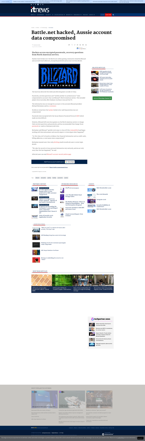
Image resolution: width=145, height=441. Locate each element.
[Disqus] (58, 314)
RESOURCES (77, 14)
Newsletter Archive (104, 427)
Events (91, 184)
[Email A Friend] (83, 45)
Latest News (5, 1)
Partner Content (39, 184)
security (66, 177)
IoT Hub (61, 432)
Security (51, 27)
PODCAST (85, 14)
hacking (54, 177)
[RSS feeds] (43, 4)
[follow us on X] (33, 4)
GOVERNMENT (40, 14)
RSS (113, 427)
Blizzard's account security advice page (59, 154)
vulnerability (74, 130)
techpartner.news (46, 432)
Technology (44, 27)
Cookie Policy (120, 438)
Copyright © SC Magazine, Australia (39, 171)
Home (32, 27)
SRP (78, 116)
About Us (76, 427)
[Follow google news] (81, 48)
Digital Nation (55, 432)
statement (53, 106)
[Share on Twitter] (72, 45)
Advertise (97, 427)
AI (52, 14)
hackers (50, 110)
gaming (49, 177)
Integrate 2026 (101, 200)
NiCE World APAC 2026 (104, 188)
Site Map (110, 427)
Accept (140, 438)
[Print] (86, 45)
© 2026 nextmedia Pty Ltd (42, 427)
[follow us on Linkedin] (31, 4)
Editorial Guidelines (82, 427)
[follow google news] (38, 4)
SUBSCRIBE (108, 14)
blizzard (37, 177)
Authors (88, 427)
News (37, 27)
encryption (43, 177)
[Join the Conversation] (69, 45)
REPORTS (68, 14)
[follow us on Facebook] (36, 4)
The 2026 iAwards (102, 194)
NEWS (32, 14)
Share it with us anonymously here (59, 167)
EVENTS (91, 14)
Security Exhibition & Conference (103, 206)
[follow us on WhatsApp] (40, 4)
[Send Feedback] (80, 45)
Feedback (93, 427)
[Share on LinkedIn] (77, 45)
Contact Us (71, 427)
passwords (35, 126)
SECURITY (48, 14)
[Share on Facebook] (75, 45)
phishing (56, 142)
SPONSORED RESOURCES (69, 184)
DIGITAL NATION (59, 14)
